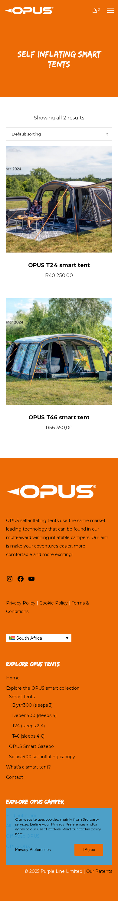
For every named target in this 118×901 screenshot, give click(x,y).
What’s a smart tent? (28, 767)
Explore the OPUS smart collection (43, 688)
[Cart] (92, 10)
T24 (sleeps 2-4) (28, 726)
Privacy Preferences (33, 849)
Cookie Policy (53, 603)
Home (13, 678)
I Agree (89, 849)
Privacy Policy (20, 603)
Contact (14, 777)
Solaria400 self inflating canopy (42, 756)
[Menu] (108, 10)
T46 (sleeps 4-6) (28, 736)
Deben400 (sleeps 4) (34, 715)
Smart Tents (22, 696)
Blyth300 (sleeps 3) (32, 705)
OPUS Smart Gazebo (31, 746)
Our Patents (99, 871)
